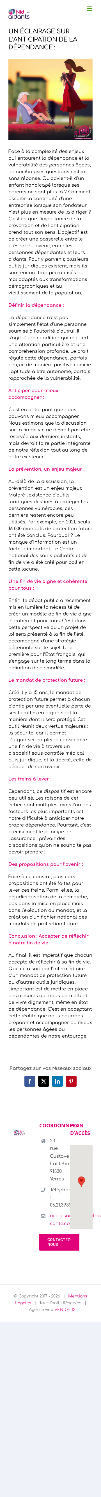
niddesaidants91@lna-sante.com (56, 1219)
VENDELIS (64, 1310)
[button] (81, 1181)
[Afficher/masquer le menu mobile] (90, 9)
